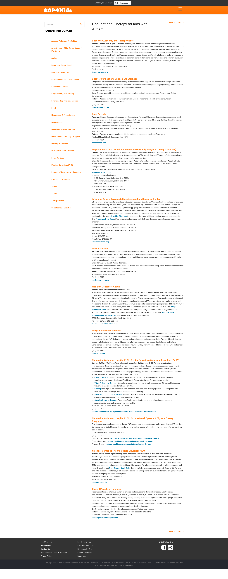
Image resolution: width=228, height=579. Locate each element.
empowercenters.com (101, 172)
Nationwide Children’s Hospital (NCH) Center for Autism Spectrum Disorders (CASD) (135, 360)
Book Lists (82, 556)
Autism (54, 58)
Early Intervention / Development (65, 79)
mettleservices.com (100, 280)
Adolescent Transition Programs (108, 394)
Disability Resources (60, 72)
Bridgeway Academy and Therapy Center (113, 40)
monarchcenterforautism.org (104, 324)
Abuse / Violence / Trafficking (64, 41)
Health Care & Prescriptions (63, 115)
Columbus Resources (86, 545)
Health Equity (57, 122)
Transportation (57, 201)
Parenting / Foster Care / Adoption (66, 172)
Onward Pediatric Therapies (106, 489)
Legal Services (57, 158)
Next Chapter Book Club (119, 468)
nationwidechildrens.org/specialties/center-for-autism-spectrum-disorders (124, 411)
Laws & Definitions (85, 553)
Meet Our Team (47, 542)
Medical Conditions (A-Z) (62, 165)
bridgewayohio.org (100, 72)
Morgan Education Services (106, 330)
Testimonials (46, 545)
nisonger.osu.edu (99, 482)
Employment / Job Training (62, 94)
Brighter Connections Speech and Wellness (114, 78)
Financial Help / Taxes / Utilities (64, 101)
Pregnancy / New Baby (61, 179)
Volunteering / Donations (61, 208)
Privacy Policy (46, 556)
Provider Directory (119, 216)
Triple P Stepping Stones (105, 383)
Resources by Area (85, 549)
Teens (54, 194)
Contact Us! (45, 549)
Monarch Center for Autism (106, 286)
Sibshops (98, 389)
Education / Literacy (59, 87)
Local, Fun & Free (84, 542)
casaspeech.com (99, 143)
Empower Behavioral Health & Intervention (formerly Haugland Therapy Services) (134, 149)
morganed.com (98, 353)
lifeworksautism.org (100, 242)
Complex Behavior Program (105, 400)
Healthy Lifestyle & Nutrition (63, 129)
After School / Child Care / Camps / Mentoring (66, 49)
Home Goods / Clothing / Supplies (65, 136)
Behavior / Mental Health (61, 65)
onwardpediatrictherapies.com (105, 517)
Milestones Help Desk (104, 219)
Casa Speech (99, 114)
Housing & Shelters (59, 144)
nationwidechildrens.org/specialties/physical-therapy (128, 444)
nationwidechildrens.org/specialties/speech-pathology (130, 441)
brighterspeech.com (100, 107)
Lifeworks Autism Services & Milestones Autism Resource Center (126, 199)
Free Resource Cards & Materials (54, 553)
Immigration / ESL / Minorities (63, 151)
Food (53, 108)
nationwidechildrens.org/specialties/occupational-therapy (134, 438)
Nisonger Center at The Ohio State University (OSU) (119, 450)
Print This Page (177, 23)
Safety (54, 186)
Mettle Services (100, 248)
